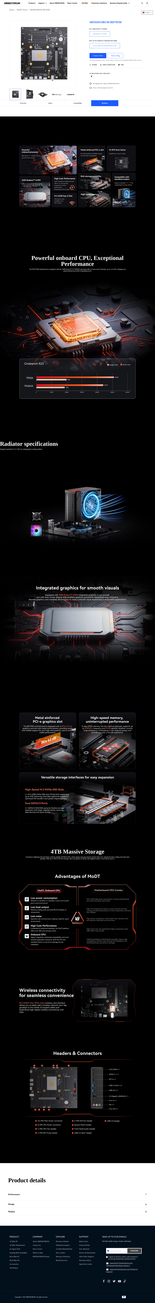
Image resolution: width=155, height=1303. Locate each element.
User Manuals (84, 1249)
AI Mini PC (13, 1241)
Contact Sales (98, 56)
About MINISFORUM (57, 3)
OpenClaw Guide (85, 1264)
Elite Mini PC (14, 1257)
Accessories (13, 1264)
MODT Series (22, 10)
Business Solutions (63, 1257)
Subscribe (134, 1251)
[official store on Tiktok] (124, 1280)
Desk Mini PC (14, 1260)
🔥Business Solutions (99, 3)
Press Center (60, 1253)
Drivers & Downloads (87, 1253)
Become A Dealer (62, 1241)
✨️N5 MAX (84, 3)
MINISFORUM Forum (41, 1257)
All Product (13, 1268)
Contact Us (37, 1245)
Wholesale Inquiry (63, 1245)
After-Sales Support (86, 1257)
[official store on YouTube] (119, 1281)
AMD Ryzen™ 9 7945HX (100, 34)
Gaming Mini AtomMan (18, 1253)
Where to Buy (38, 1253)
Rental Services (61, 1260)
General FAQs (84, 1245)
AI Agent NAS (14, 1249)
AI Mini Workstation (17, 1245)
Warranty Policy (85, 1260)
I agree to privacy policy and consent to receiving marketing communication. (123, 1258)
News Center (72, 3)
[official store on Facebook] (103, 1281)
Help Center (83, 1241)
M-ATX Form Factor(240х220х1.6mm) (105, 45)
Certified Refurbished (64, 1249)
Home (11, 10)
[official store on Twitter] (114, 1281)
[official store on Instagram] (108, 1281)
